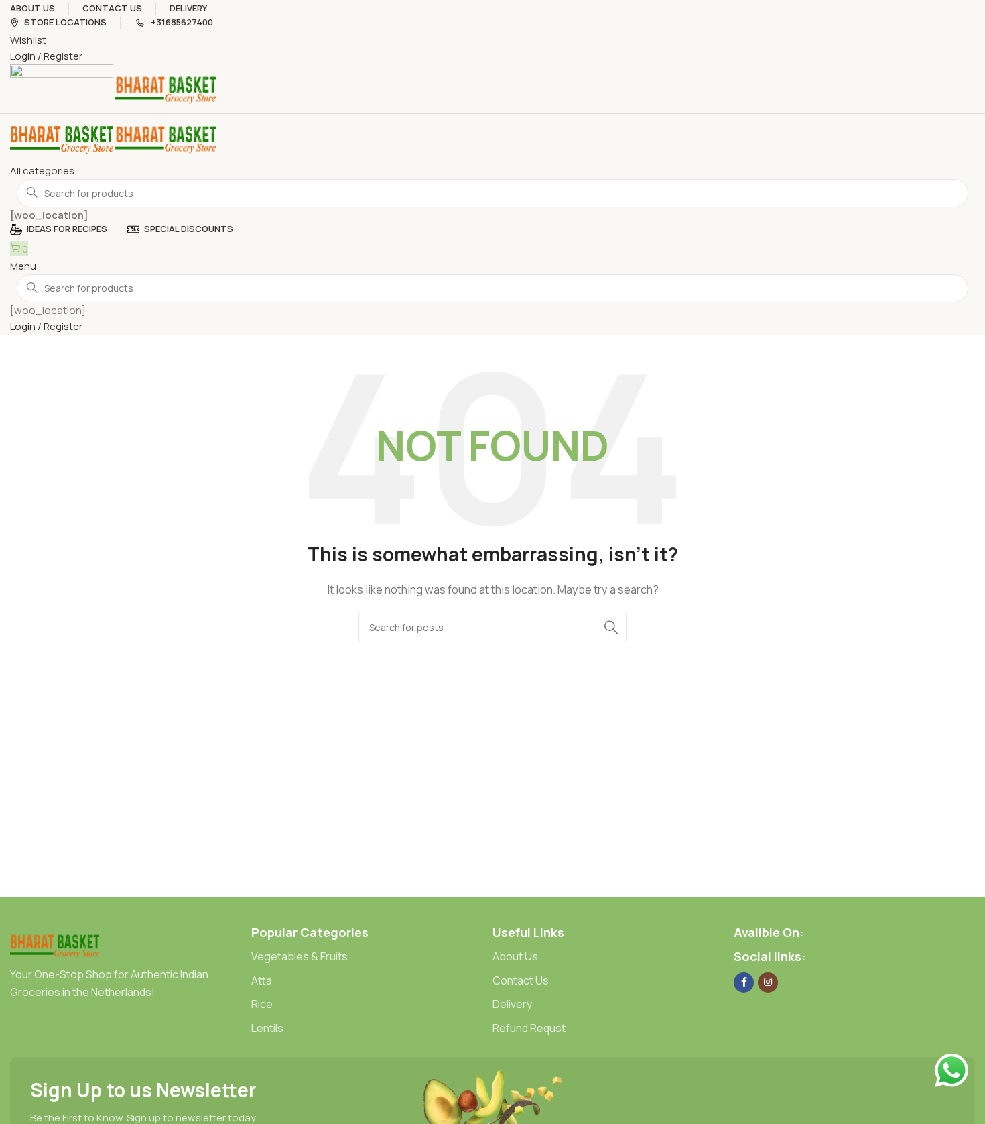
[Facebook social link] (744, 982)
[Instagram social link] (768, 982)
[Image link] (54, 945)
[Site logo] (62, 88)
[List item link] (371, 957)
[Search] (611, 627)
